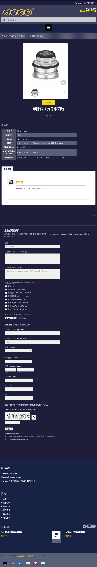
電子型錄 (6, 510)
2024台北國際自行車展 (74, 532)
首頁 (5, 36)
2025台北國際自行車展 (11, 532)
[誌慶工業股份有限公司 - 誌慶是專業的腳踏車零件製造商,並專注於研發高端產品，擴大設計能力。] (17, 11)
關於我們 (6, 503)
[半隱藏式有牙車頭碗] (63, 82)
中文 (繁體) (90, 3)
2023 (57, 541)
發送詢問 (48, 102)
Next (94, 526)
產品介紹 (13, 36)
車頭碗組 (22, 36)
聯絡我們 (6, 518)
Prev (85, 526)
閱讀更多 (4, 536)
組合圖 (19, 181)
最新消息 (6, 514)
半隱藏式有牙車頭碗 (35, 36)
